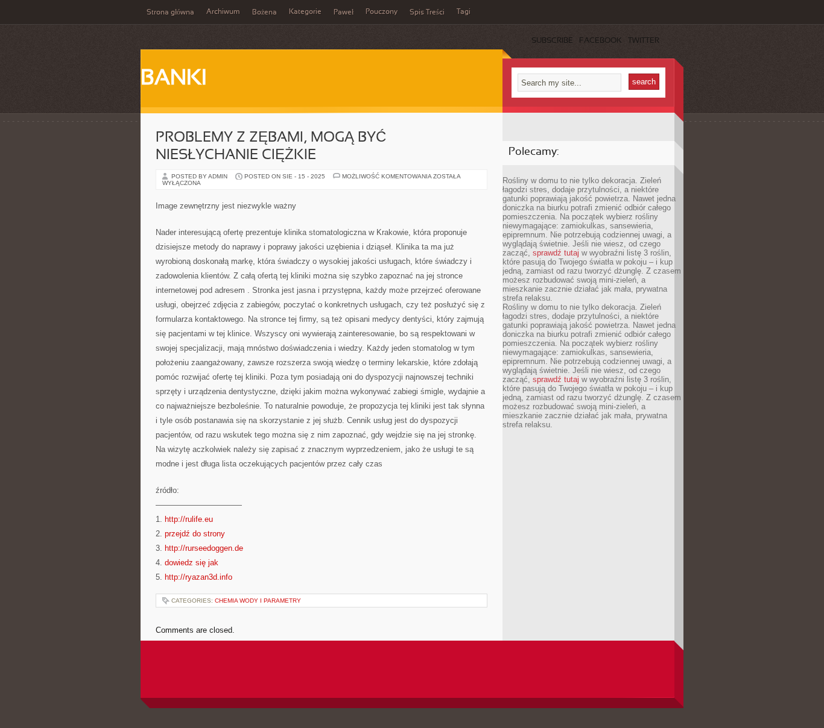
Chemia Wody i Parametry (258, 600)
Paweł (343, 12)
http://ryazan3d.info (198, 577)
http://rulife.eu (189, 519)
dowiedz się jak (191, 562)
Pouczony (382, 12)
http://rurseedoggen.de (204, 548)
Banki (173, 79)
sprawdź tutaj (556, 252)
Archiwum (223, 12)
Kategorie (305, 12)
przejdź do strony (195, 533)
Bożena (264, 12)
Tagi (464, 12)
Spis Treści (427, 12)
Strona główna (170, 12)
